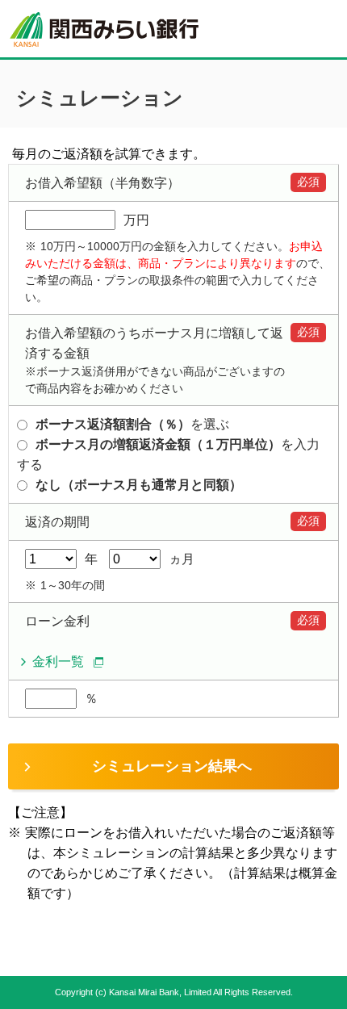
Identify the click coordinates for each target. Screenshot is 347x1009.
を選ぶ (132, 424)
